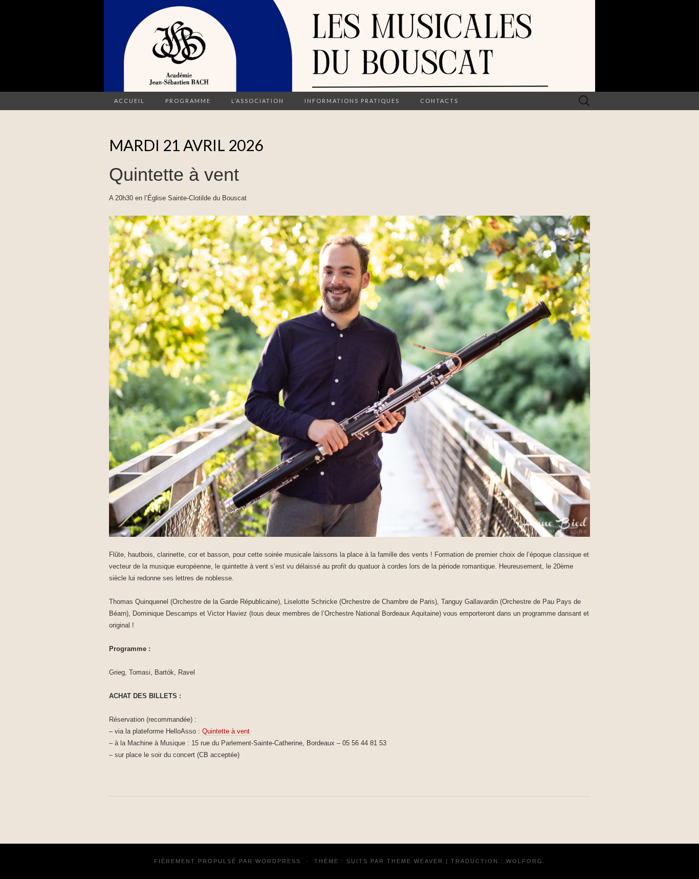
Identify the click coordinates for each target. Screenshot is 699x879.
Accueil (129, 100)
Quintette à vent (226, 731)
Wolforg (524, 861)
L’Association (257, 100)
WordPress (278, 861)
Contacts (439, 100)
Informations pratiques (352, 100)
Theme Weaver (415, 861)
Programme (188, 100)
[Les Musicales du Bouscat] (349, 46)
